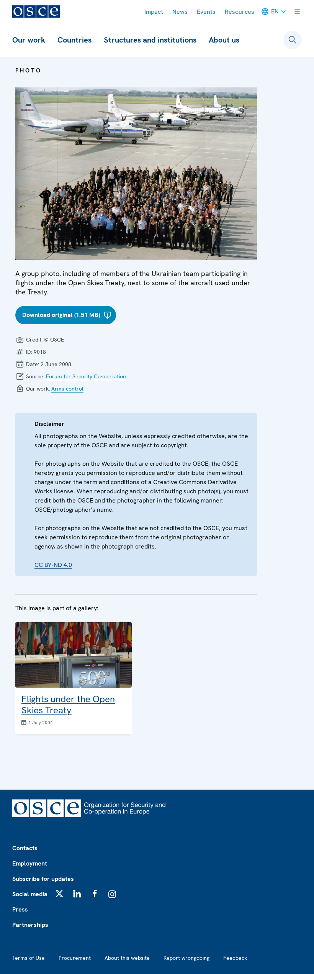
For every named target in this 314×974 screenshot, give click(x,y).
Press (20, 909)
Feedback (235, 957)
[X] (59, 893)
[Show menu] (297, 11)
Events (206, 12)
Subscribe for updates (43, 879)
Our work (28, 40)
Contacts (25, 848)
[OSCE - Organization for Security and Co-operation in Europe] (36, 11)
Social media (29, 894)
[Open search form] (292, 40)
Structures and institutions (150, 40)
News (180, 12)
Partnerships (30, 925)
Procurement (75, 957)
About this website (127, 957)
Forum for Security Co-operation (86, 376)
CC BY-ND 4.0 (53, 565)
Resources (239, 12)
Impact (153, 12)
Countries (74, 40)
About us (224, 40)
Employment (29, 863)
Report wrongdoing (186, 957)
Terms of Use (28, 957)
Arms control (67, 388)
